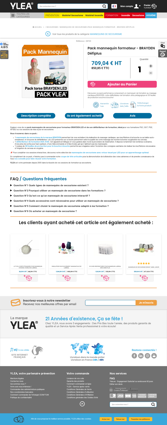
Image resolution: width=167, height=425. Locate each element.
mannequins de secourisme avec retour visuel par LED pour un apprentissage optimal (110, 153)
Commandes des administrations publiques (27, 390)
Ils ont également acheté (84, 116)
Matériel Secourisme (72, 15)
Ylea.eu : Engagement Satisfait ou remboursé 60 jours (131, 382)
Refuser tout (120, 419)
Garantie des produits (75, 381)
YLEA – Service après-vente (78, 387)
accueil (38, 27)
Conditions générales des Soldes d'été (82, 398)
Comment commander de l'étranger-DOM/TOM (29, 395)
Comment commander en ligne (79, 384)
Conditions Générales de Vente (79, 390)
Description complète (36, 116)
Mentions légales (17, 379)
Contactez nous (16, 381)
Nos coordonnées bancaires (21, 392)
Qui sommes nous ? (18, 384)
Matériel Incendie (94, 15)
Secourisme (138, 15)
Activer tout (106, 419)
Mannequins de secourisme (106, 34)
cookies (88, 419)
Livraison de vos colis (75, 379)
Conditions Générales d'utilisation (80, 392)
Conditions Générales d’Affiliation (80, 395)
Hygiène (151, 15)
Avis (132, 116)
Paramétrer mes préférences (140, 419)
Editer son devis (116, 384)
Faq (112, 378)
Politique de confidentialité (21, 398)
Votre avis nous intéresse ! (20, 387)
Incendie (125, 15)
